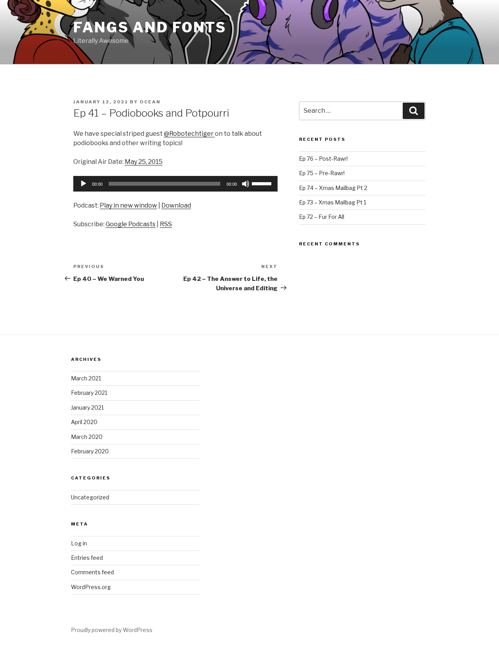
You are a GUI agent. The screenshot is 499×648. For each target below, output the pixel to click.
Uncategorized (90, 497)
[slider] (263, 183)
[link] (144, 161)
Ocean (150, 102)
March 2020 (87, 436)
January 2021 (87, 407)
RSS (166, 224)
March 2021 (86, 378)
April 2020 (84, 422)
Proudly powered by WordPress (111, 630)
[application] (175, 184)
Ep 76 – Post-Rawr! (323, 158)
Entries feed (87, 557)
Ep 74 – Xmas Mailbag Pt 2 (333, 188)
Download (176, 205)
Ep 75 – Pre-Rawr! (322, 173)
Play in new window (128, 205)
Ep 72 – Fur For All (321, 216)
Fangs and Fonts (149, 27)
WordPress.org (91, 587)
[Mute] (246, 184)
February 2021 (89, 392)
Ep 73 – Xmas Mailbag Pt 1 (332, 202)
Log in (79, 543)
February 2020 (90, 451)
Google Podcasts (131, 224)
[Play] (83, 184)
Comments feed (92, 572)
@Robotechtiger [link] (189, 133)
